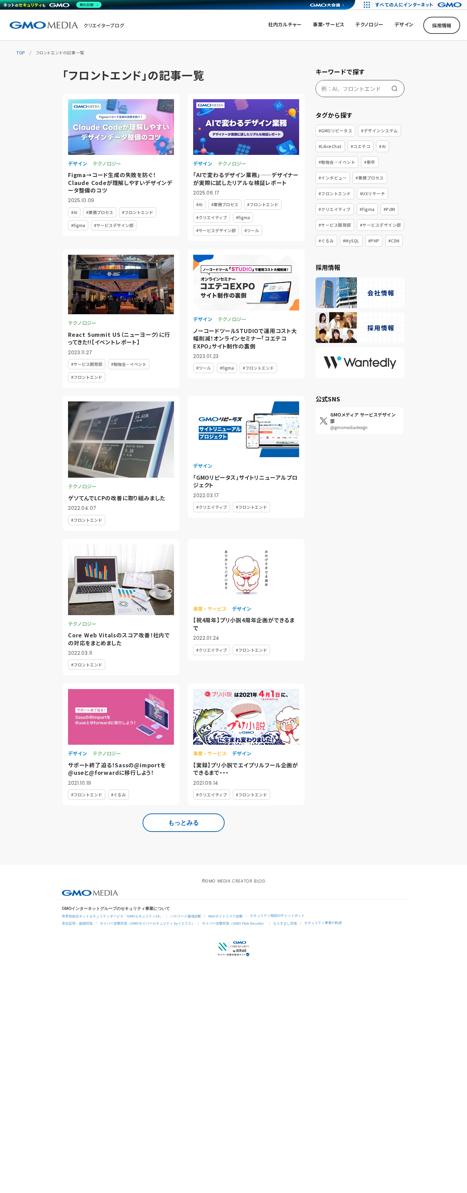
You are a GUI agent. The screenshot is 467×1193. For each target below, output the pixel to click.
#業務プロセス (370, 178)
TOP (20, 52)
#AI (382, 146)
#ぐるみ (326, 240)
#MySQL (351, 240)
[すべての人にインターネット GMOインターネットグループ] (419, 5)
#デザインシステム (379, 130)
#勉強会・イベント (337, 162)
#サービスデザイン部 (380, 225)
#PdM (389, 209)
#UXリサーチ (372, 193)
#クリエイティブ (335, 209)
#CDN (394, 240)
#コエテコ (360, 146)
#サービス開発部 (335, 225)
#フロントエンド (335, 193)
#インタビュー (333, 178)
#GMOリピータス (335, 130)
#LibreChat (330, 146)
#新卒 (369, 162)
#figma (367, 209)
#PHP (373, 240)
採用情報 (441, 25)
